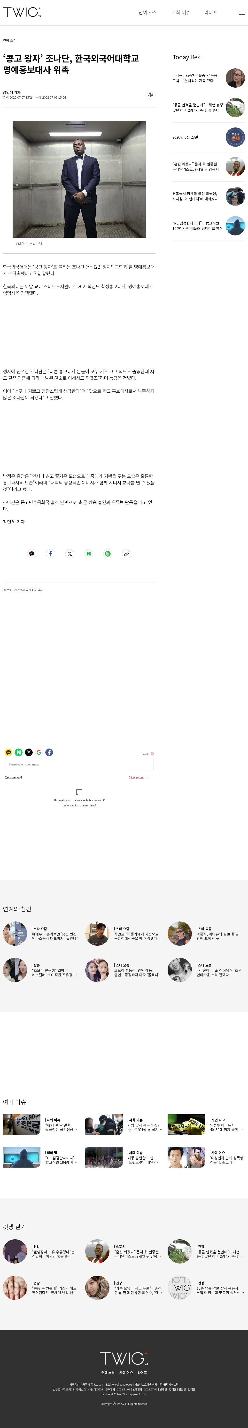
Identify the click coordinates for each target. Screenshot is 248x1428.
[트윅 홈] (22, 12)
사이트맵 (173, 1384)
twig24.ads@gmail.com (131, 1394)
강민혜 (8, 92)
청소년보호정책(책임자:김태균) (151, 1384)
